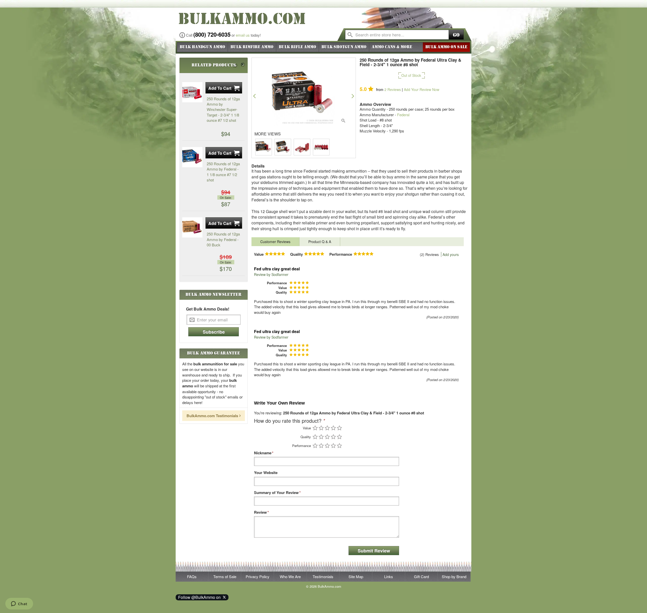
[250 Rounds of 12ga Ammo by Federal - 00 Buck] (192, 227)
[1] (315, 427)
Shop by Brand (454, 576)
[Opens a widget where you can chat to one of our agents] (19, 604)
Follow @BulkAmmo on (200, 597)
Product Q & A (319, 241)
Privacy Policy (257, 576)
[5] (339, 427)
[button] (254, 96)
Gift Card (421, 576)
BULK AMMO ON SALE (446, 47)
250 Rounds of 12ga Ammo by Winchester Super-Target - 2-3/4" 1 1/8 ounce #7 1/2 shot (223, 109)
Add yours (451, 254)
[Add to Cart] (223, 87)
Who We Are (290, 576)
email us (243, 35)
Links (388, 576)
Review (260, 512)
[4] (333, 427)
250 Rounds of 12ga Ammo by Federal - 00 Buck (223, 239)
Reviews (392, 89)
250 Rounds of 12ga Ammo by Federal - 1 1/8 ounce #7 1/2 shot (223, 171)
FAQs (192, 576)
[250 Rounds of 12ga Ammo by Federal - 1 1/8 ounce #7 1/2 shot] (192, 157)
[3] (327, 427)
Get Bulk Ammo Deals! (207, 309)
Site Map (356, 576)
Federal (403, 114)
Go (456, 35)
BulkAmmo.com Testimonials (212, 415)
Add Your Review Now (421, 89)
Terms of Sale (224, 576)
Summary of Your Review (276, 492)
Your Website (266, 472)
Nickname (262, 453)
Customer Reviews (275, 241)
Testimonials (323, 576)
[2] (321, 427)
